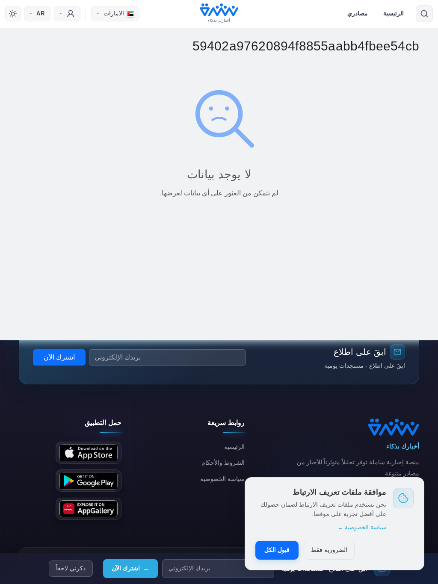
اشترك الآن (130, 568)
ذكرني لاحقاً (71, 568)
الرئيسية (393, 13)
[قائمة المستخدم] (67, 13)
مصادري (357, 13)
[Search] (424, 13)
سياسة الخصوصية (222, 478)
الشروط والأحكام (223, 462)
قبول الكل (277, 549)
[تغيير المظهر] (13, 13)
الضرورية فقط (329, 549)
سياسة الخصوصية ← (361, 527)
